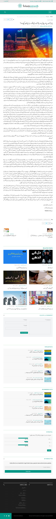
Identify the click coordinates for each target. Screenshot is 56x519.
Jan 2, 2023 (45, 285)
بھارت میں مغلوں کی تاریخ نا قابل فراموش (46, 309)
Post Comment (24, 332)
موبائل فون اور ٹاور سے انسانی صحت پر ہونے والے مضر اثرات (17, 309)
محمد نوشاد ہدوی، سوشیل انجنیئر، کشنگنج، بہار (38, 350)
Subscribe (28, 471)
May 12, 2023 (43, 306)
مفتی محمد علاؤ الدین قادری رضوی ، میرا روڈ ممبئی (37, 377)
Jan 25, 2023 (6, 234)
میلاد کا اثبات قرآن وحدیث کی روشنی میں (36, 352)
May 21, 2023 (17, 265)
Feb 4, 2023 (44, 265)
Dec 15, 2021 (11, 306)
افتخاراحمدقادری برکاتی (40, 371)
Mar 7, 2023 (15, 285)
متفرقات (47, 16)
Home (51, 16)
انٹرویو (23, 487)
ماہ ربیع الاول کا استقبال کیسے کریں (37, 359)
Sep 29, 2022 (34, 370)
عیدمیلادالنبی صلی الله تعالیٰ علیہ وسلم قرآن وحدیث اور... (34, 373)
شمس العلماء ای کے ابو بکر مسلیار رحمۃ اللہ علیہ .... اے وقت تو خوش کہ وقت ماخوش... (41, 236)
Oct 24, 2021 (30, 350)
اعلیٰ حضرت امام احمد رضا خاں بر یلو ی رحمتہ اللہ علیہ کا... (34, 379)
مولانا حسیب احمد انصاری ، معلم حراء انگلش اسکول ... (37, 357)
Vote (49, 450)
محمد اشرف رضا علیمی (50, 265)
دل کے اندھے (50, 268)
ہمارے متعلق (22, 503)
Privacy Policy (21, 505)
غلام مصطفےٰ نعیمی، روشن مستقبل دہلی (39, 364)
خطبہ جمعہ (22, 493)
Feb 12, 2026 (31, 364)
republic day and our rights (35, 219)
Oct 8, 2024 (45, 234)
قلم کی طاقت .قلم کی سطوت (48, 288)
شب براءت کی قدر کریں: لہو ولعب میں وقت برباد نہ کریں (17, 288)
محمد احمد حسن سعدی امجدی (49, 306)
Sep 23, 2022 (29, 377)
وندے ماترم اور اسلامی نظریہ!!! (37, 366)
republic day (47, 219)
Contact (23, 498)
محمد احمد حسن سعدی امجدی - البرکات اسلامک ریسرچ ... (20, 306)
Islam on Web (22, 495)
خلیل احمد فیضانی (50, 285)
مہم (24, 490)
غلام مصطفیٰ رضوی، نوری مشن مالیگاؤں (22, 285)
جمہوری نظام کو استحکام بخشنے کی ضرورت (9, 236)
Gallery (23, 500)
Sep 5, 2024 (28, 357)
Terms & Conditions (20, 507)
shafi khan (50, 234)
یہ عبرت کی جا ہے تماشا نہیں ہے (22, 268)
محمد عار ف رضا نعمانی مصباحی (46, 26)
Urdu (5, 1)
